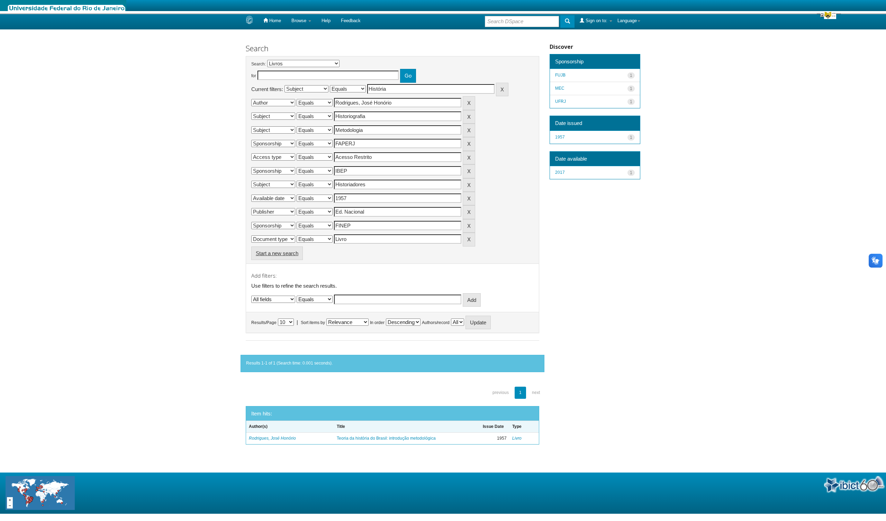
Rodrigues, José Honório (272, 438)
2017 (560, 172)
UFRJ (560, 101)
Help (326, 20)
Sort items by (313, 322)
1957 (560, 137)
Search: (258, 64)
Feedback (351, 20)
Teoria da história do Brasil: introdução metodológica (386, 438)
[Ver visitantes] (40, 492)
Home (274, 20)
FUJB (560, 75)
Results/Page (264, 322)
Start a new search (277, 253)
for (253, 75)
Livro (517, 438)
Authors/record (436, 322)
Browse (299, 20)
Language (627, 20)
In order (377, 322)
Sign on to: (596, 20)
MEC (559, 88)
